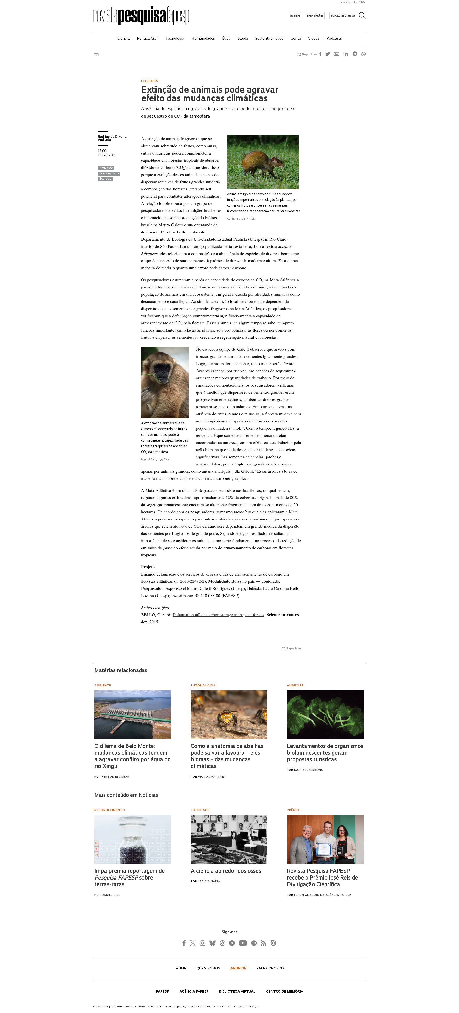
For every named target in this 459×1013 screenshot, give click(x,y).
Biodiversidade (109, 173)
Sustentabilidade (269, 39)
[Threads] (222, 943)
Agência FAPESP (195, 992)
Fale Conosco (270, 968)
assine (295, 15)
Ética (226, 39)
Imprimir (96, 54)
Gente (296, 39)
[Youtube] (242, 943)
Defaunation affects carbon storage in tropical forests (218, 614)
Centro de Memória (284, 992)
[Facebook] (185, 943)
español (360, 2)
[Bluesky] (212, 943)
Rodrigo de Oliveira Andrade (112, 138)
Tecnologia (174, 39)
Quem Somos (209, 968)
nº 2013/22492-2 (189, 581)
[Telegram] (231, 943)
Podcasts (334, 39)
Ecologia (105, 178)
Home (181, 968)
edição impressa (343, 15)
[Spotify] (253, 943)
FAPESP (163, 992)
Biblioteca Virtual (238, 992)
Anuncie (238, 968)
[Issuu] (271, 943)
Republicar (309, 54)
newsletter (315, 15)
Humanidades (203, 39)
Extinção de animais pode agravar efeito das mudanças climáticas (209, 95)
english (346, 2)
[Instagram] (202, 943)
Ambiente (106, 168)
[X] (193, 943)
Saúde (243, 39)
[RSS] (262, 943)
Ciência (123, 39)
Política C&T (147, 39)
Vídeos (313, 39)
